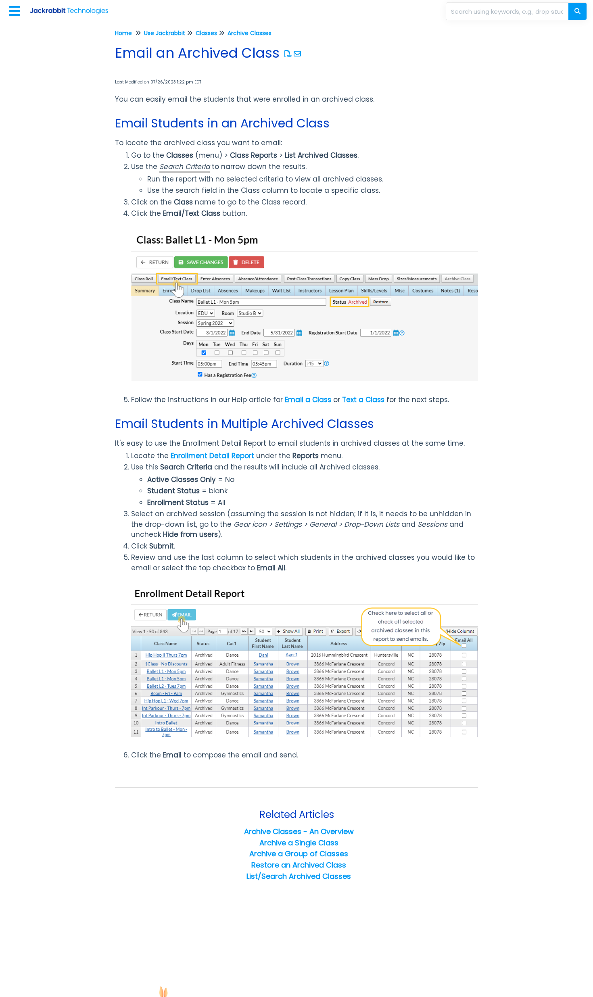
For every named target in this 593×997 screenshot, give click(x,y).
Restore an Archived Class (298, 865)
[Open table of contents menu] (16, 10)
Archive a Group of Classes (298, 854)
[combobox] (508, 11)
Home (123, 33)
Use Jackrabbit (164, 33)
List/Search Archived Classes (298, 876)
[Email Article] (297, 54)
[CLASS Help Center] (72, 7)
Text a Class (363, 400)
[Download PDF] (288, 54)
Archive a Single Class (298, 843)
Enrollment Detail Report (212, 456)
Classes (206, 33)
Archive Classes (249, 33)
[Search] (577, 11)
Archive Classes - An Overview (299, 831)
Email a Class (308, 400)
